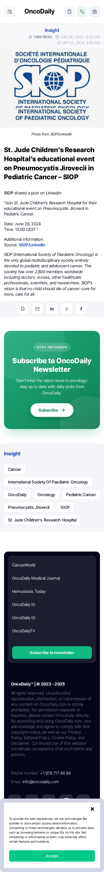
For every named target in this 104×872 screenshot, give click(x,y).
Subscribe (48, 410)
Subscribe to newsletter (52, 652)
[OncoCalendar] (94, 11)
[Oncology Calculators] (69, 11)
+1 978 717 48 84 (55, 773)
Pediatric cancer (81, 494)
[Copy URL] (22, 308)
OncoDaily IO (23, 604)
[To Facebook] (81, 308)
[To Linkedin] (52, 308)
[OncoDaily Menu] (9, 11)
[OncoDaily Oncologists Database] (82, 11)
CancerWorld (24, 564)
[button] (92, 809)
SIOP (65, 507)
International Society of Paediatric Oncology (48, 481)
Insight (52, 30)
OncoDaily (17, 494)
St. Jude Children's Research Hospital (42, 519)
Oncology (46, 494)
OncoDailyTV (23, 630)
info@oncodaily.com (41, 781)
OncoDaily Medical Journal (36, 578)
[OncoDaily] (39, 12)
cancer (14, 469)
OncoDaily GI (23, 617)
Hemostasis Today (29, 591)
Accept (52, 856)
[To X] (66, 308)
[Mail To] (37, 308)
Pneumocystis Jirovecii (28, 507)
